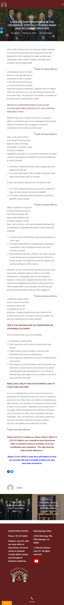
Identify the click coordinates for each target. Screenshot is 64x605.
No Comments (46, 33)
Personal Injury (32, 17)
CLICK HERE (20, 457)
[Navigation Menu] (63, 4)
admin (16, 33)
